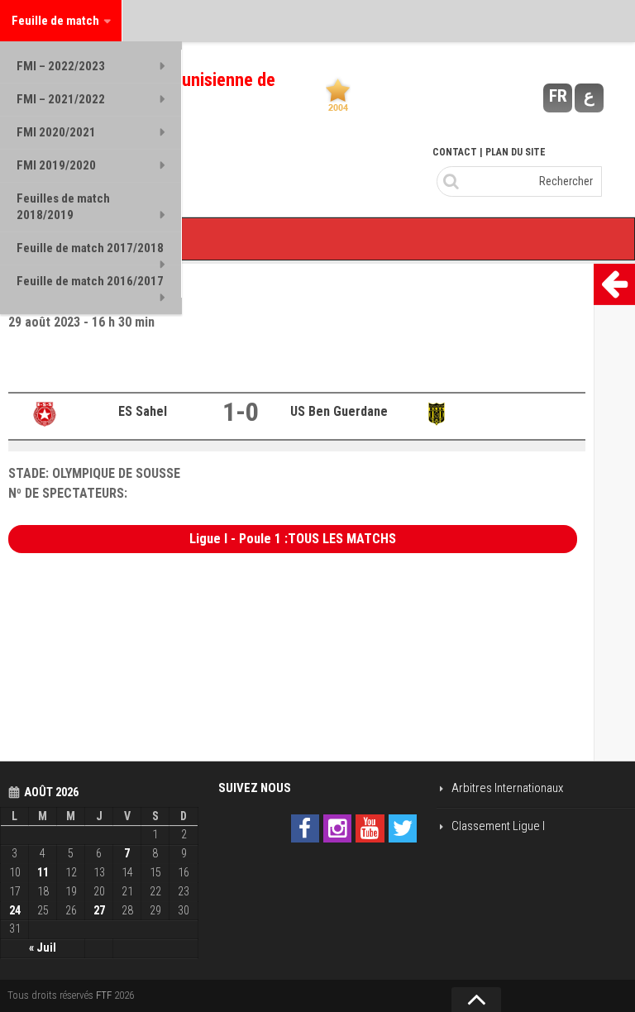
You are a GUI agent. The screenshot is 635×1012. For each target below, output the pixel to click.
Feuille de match (55, 20)
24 (15, 910)
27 (99, 910)
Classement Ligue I (498, 826)
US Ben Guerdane (339, 411)
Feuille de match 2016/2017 (90, 281)
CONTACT (454, 152)
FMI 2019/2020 (56, 165)
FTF (104, 995)
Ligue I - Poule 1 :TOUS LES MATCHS (292, 539)
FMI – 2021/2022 (61, 99)
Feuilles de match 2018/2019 (63, 206)
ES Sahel (142, 411)
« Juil (42, 947)
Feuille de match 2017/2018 (90, 248)
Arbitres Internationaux (507, 787)
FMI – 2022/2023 (61, 66)
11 (43, 872)
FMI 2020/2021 (56, 132)
